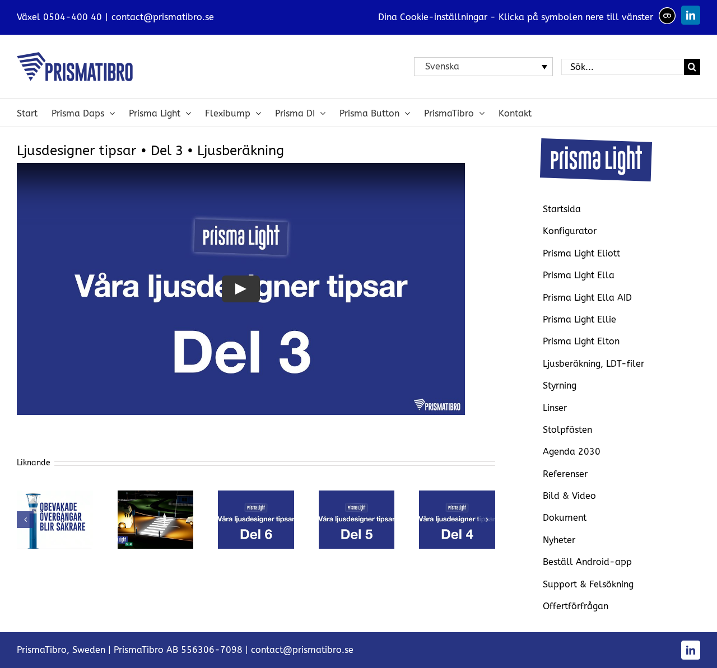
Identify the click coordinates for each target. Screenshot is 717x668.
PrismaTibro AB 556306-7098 (178, 649)
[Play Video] (241, 288)
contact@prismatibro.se (162, 17)
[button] (25, 519)
